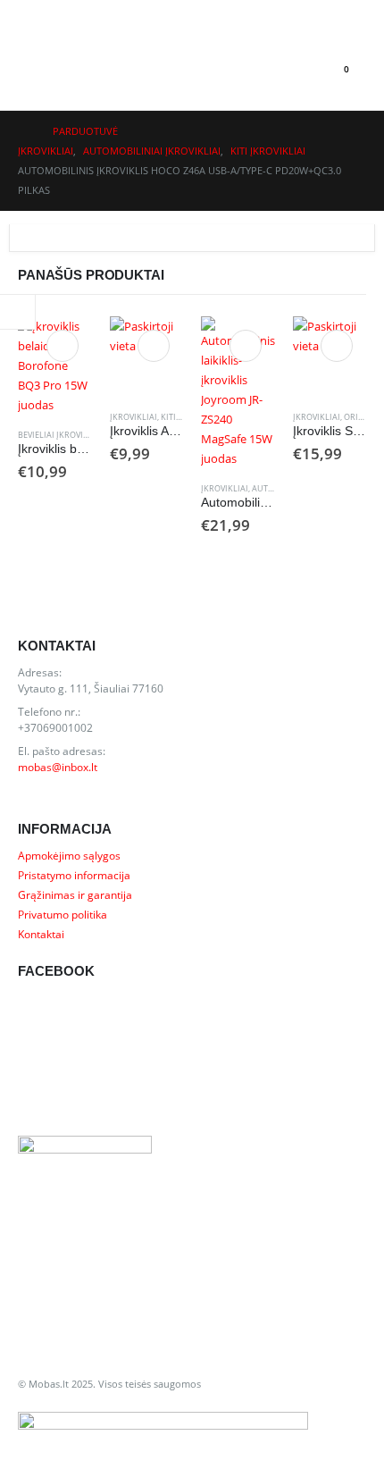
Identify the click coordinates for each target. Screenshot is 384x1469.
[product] (55, 365)
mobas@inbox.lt (57, 767)
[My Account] (32, 15)
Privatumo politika (62, 914)
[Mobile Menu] (34, 70)
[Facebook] (348, 14)
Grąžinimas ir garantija (75, 894)
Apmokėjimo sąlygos (69, 855)
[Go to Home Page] (23, 131)
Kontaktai (41, 934)
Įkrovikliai (133, 417)
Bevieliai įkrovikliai (61, 435)
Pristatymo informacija (74, 875)
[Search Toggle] (296, 69)
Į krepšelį (62, 346)
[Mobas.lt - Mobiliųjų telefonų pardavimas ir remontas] (85, 70)
